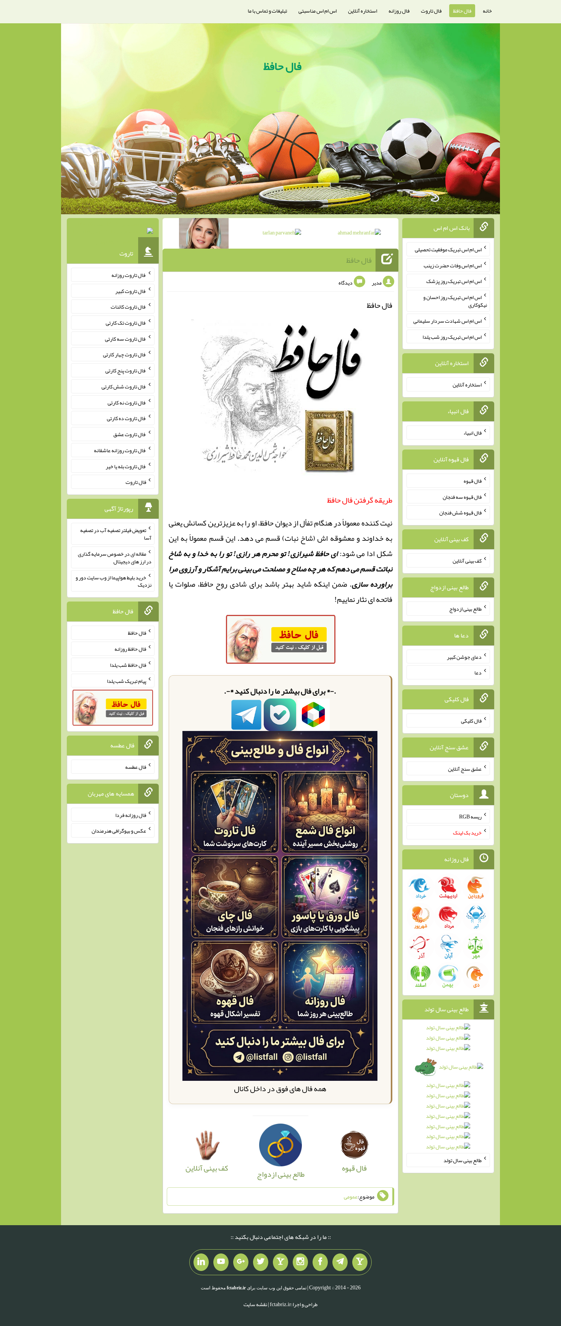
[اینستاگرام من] (300, 1262)
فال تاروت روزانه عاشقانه (120, 450)
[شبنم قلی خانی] (204, 235)
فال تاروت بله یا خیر (126, 466)
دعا (478, 672)
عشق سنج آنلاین (465, 768)
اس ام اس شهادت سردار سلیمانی (447, 320)
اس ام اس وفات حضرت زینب (453, 265)
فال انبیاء (472, 432)
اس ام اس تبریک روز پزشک (454, 281)
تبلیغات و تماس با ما (267, 10)
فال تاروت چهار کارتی (124, 354)
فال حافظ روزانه (130, 649)
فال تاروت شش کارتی (124, 386)
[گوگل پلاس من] (240, 1262)
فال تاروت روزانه (128, 275)
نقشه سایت (255, 1304)
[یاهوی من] (360, 1262)
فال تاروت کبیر (130, 290)
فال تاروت (431, 10)
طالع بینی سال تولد (462, 1160)
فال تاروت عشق (129, 434)
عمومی (351, 1196)
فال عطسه (135, 767)
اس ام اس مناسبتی (317, 10)
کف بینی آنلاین (467, 560)
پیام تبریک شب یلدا (126, 680)
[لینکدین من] (201, 1262)
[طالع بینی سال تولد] (448, 1090)
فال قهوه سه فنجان (462, 496)
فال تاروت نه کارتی (127, 402)
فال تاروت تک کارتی (126, 322)
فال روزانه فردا (130, 814)
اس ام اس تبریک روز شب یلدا (452, 336)
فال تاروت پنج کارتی (125, 370)
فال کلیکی (471, 720)
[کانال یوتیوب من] (221, 1262)
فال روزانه (399, 10)
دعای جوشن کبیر (464, 656)
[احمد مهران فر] (359, 234)
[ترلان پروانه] (282, 234)
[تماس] (280, 1262)
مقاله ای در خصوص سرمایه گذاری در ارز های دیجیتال (115, 557)
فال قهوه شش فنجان (460, 512)
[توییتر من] (260, 1262)
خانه (487, 10)
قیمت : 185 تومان (112, 232)
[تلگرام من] (340, 1262)
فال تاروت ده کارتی (126, 418)
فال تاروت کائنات (128, 306)
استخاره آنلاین (362, 10)
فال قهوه (473, 480)
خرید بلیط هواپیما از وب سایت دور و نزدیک (114, 581)
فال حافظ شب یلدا (128, 665)
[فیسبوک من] (320, 1262)
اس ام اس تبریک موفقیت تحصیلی (448, 249)
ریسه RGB (470, 816)
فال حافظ (462, 10)
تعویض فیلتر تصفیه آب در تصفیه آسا (116, 534)
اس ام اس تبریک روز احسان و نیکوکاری (455, 301)
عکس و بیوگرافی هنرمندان (119, 830)
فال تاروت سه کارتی (125, 338)
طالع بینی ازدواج (465, 608)
